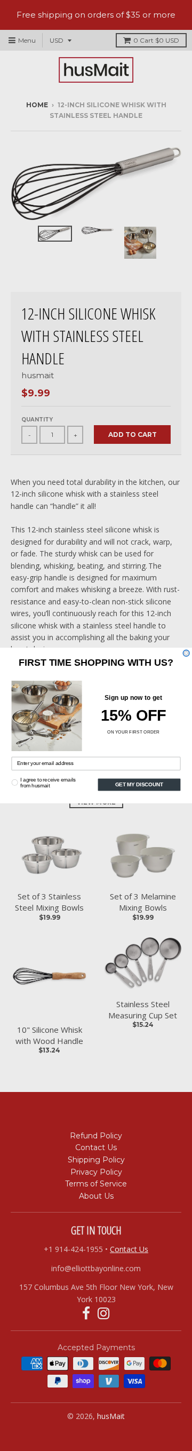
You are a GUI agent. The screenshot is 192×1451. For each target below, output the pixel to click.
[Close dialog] (186, 653)
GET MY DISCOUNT (139, 784)
